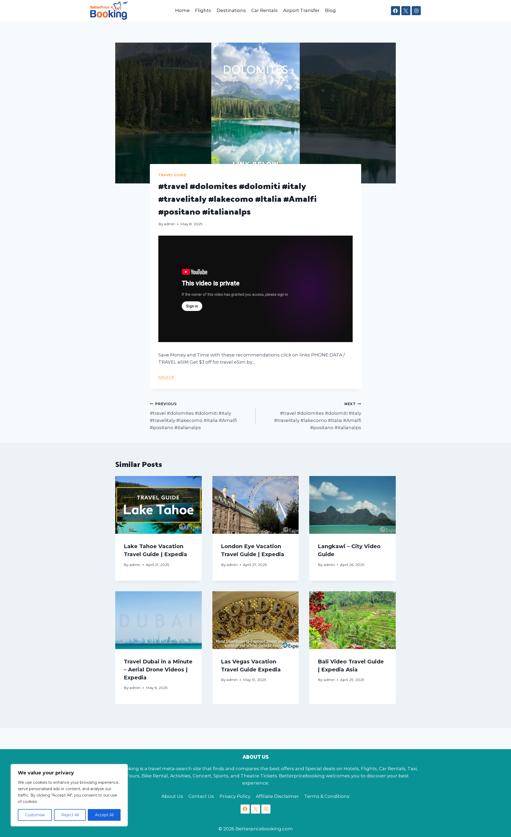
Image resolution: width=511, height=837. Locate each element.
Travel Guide (172, 175)
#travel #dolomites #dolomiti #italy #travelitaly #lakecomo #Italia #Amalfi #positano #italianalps (193, 416)
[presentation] (158, 505)
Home (182, 10)
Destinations (231, 10)
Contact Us (201, 796)
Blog (330, 10)
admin (169, 224)
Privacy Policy (235, 796)
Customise (35, 815)
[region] (69, 795)
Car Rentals (264, 10)
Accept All (104, 815)
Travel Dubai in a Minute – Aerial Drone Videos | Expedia (158, 669)
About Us (172, 796)
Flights (203, 10)
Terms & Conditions (326, 796)
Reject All (70, 815)
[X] (405, 10)
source (166, 376)
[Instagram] (416, 10)
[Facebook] (395, 10)
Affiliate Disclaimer (277, 796)
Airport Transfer (301, 10)
